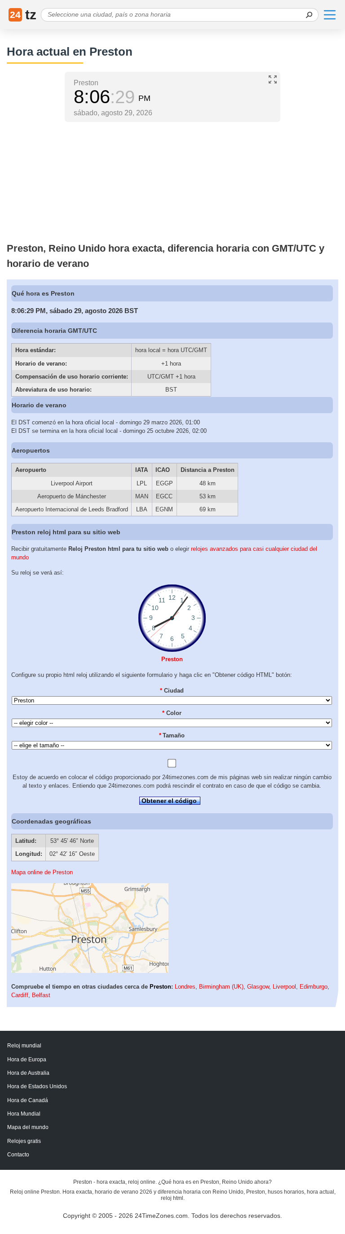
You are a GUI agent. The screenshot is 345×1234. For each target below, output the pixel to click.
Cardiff (19, 995)
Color (171, 713)
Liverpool (284, 986)
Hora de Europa (26, 1059)
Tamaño (172, 735)
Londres (185, 986)
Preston (172, 659)
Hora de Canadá (27, 1100)
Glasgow (258, 986)
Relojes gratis (24, 1141)
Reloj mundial (24, 1045)
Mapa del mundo (28, 1127)
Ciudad (172, 690)
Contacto (18, 1154)
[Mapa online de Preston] (89, 971)
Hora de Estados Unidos (37, 1086)
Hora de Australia (28, 1073)
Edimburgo (313, 986)
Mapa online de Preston (42, 872)
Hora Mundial (23, 1114)
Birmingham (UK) (221, 986)
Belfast (41, 995)
